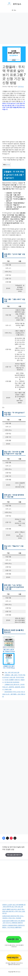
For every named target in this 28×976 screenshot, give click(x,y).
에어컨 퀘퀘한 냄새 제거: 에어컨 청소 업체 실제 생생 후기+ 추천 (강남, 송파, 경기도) (13, 911)
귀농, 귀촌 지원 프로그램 (11, 672)
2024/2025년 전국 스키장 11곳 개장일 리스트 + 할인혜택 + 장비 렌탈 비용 (13, 694)
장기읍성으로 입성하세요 (11, 682)
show (7, 164)
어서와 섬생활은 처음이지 (12, 680)
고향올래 (7, 675)
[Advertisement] (14, 27)
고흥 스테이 (14, 675)
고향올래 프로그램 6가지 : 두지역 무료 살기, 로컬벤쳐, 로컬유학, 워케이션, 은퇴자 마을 (13, 687)
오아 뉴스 (17, 4)
